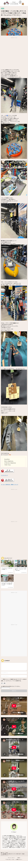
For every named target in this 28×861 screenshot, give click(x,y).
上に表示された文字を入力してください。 (11, 686)
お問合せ (18, 857)
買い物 (3, 8)
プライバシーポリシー (11, 857)
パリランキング (4, 475)
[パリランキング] (7, 473)
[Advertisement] (14, 53)
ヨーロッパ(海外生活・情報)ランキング (9, 484)
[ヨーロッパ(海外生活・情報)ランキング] (7, 482)
